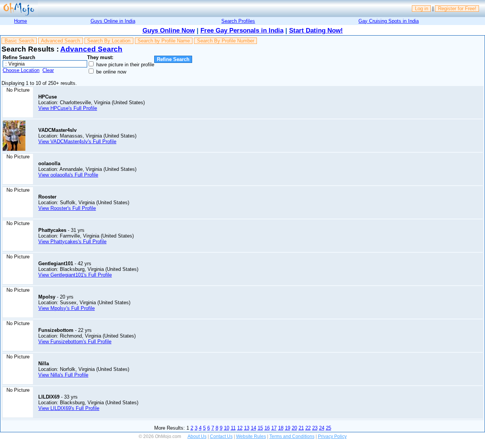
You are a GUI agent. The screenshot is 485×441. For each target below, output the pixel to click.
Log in (421, 8)
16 (267, 428)
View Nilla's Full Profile (63, 375)
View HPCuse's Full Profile (67, 108)
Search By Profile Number (225, 41)
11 (233, 428)
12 (239, 428)
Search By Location (108, 41)
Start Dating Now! (316, 30)
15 (260, 428)
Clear (48, 70)
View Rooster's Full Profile (67, 208)
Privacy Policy (332, 436)
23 (315, 428)
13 (246, 428)
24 (321, 428)
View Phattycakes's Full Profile (72, 241)
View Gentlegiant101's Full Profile (75, 275)
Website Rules (251, 436)
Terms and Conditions (291, 436)
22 (308, 428)
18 (280, 428)
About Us (197, 436)
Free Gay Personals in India (241, 30)
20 (294, 428)
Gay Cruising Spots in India (388, 21)
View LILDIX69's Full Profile (68, 408)
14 (253, 428)
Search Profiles (238, 21)
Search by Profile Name (164, 41)
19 (287, 428)
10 (226, 428)
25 (328, 428)
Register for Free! (457, 8)
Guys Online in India (113, 21)
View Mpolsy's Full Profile (66, 308)
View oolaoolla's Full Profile (68, 175)
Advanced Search (60, 41)
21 (301, 428)
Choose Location (21, 70)
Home (20, 21)
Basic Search (19, 41)
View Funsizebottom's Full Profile (74, 341)
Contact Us (221, 436)
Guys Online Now (168, 30)
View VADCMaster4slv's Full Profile (77, 141)
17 (274, 428)
